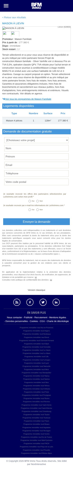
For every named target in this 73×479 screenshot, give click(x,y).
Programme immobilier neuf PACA (36, 443)
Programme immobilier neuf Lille (36, 356)
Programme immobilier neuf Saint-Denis (36, 405)
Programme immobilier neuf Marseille (36, 366)
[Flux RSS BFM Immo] (16, 302)
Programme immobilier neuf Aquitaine (36, 427)
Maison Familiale (23, 39)
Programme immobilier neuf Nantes (36, 379)
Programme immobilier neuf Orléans (36, 389)
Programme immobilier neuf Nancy (37, 376)
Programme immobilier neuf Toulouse (37, 418)
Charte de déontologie (58, 321)
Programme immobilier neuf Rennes (36, 402)
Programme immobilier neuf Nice (36, 382)
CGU (42, 321)
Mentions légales (57, 317)
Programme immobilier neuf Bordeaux (36, 334)
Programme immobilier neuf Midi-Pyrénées (37, 440)
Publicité (28, 317)
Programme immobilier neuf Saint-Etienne (36, 408)
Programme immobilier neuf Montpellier (36, 373)
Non (41, 201)
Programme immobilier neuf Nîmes (36, 386)
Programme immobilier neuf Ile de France (36, 437)
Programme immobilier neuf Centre (36, 434)
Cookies (34, 321)
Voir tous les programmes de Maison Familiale (28, 99)
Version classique (36, 290)
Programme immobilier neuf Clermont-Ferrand (36, 340)
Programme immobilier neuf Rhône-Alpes (36, 453)
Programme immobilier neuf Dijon (36, 344)
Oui (33, 201)
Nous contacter (14, 317)
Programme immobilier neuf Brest (36, 337)
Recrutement (40, 317)
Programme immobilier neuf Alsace (36, 424)
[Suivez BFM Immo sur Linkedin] (56, 302)
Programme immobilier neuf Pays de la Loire (36, 447)
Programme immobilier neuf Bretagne (36, 431)
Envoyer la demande (36, 221)
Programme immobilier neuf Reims (37, 398)
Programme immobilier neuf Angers (36, 331)
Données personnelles (16, 321)
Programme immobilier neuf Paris (36, 392)
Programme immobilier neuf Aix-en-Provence (36, 328)
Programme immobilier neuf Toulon (36, 415)
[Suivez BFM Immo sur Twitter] (43, 302)
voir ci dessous (55, 61)
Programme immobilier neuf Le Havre (36, 350)
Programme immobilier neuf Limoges (36, 360)
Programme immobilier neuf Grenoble (36, 347)
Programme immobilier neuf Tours (36, 421)
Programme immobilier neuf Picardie (36, 450)
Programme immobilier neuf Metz (36, 369)
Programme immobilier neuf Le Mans (36, 353)
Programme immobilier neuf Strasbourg (36, 411)
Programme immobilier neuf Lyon (36, 363)
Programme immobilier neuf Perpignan (36, 395)
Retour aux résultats (15, 17)
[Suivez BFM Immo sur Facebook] (29, 302)
